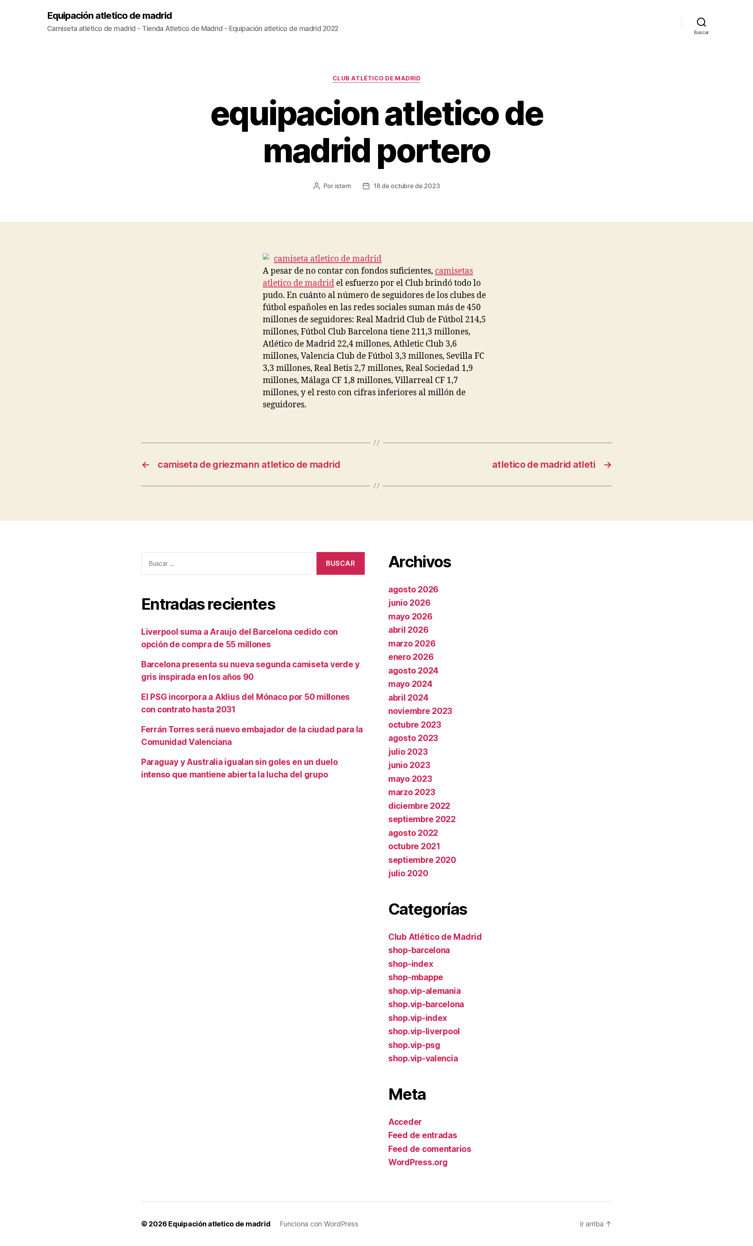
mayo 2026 (410, 616)
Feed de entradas (422, 1135)
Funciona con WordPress (319, 1224)
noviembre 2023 (420, 711)
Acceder (405, 1122)
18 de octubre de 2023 (406, 186)
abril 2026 (408, 630)
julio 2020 (408, 873)
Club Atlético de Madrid (377, 78)
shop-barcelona (419, 950)
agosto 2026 (413, 589)
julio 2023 (407, 752)
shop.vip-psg (414, 1045)
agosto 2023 (413, 738)
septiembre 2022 (422, 819)
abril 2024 (408, 698)
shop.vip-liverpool (424, 1031)
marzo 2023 (411, 792)
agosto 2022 (413, 833)
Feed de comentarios (429, 1149)
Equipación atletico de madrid (109, 15)
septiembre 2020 (422, 860)
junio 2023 (409, 765)
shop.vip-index (417, 1018)
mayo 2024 (410, 684)
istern (343, 186)
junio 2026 (409, 603)
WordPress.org (418, 1162)
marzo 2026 (411, 643)
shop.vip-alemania (424, 991)
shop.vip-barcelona (426, 1004)
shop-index (410, 964)
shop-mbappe (415, 977)
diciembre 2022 (419, 806)
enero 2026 (410, 657)
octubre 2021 (414, 846)
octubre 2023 (414, 725)
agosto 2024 (413, 671)
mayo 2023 (410, 779)
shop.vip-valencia (423, 1058)
